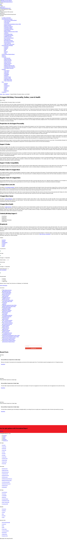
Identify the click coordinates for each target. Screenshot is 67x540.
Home (1, 94)
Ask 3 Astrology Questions (9, 41)
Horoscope (4, 56)
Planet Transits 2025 (5, 502)
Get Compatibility (3, 269)
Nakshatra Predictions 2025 (6, 480)
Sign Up (3, 6)
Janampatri (6, 32)
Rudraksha (6, 48)
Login (1, 6)
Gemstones (6, 46)
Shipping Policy (4, 534)
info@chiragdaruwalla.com (8, 1)
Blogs (3, 525)
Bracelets (6, 51)
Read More (3, 364)
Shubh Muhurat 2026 (8, 79)
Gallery (3, 527)
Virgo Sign (3, 453)
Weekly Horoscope (7, 59)
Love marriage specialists (9, 187)
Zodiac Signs (6, 71)
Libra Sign (3, 455)
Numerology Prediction (8, 26)
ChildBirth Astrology (8, 36)
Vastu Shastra (6, 70)
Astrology (4, 69)
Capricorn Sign (4, 460)
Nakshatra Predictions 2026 (9, 65)
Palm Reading (6, 22)
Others (5, 53)
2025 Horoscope (5, 477)
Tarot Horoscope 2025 (6, 482)
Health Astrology (7, 39)
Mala (5, 50)
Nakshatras (6, 75)
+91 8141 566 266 (8, 0)
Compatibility (6, 74)
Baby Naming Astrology (8, 40)
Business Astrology (7, 25)
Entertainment (6, 85)
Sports (5, 89)
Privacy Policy (4, 529)
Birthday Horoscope (8, 63)
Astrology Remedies (7, 45)
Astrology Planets (7, 77)
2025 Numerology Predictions (7, 478)
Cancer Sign (4, 450)
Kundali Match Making (8, 27)
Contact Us (4, 92)
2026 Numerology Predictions (9, 66)
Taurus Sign (4, 446)
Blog (3, 82)
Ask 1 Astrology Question (9, 37)
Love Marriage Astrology (8, 35)
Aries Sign (3, 445)
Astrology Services (7, 19)
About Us (3, 55)
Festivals (6, 87)
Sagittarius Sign (4, 458)
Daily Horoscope (7, 58)
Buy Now (1, 431)
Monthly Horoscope (8, 60)
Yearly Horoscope (7, 61)
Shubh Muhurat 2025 (5, 500)
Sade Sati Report (7, 30)
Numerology (6, 73)
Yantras (5, 49)
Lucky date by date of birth (9, 44)
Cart (1, 4)
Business (5, 84)
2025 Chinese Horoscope (6, 483)
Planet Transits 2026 (8, 80)
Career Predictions (8, 198)
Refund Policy (4, 532)
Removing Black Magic (8, 34)
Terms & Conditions (5, 530)
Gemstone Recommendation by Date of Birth (12, 24)
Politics (5, 88)
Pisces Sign (4, 463)
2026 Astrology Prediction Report (10, 20)
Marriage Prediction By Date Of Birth (11, 31)
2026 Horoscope (7, 64)
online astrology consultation (44, 234)
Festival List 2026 (7, 78)
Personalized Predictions (8, 29)
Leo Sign (3, 451)
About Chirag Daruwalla (6, 522)
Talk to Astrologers (6, 17)
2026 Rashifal (4, 487)
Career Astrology (7, 21)
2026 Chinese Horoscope (8, 68)
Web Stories (6, 90)
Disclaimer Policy (5, 535)
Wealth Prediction (7, 43)
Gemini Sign (4, 448)
